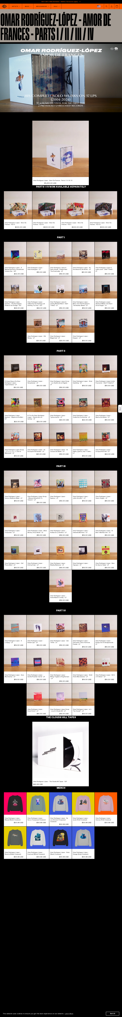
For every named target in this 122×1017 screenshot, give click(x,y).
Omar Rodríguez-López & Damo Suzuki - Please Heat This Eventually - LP (58, 269)
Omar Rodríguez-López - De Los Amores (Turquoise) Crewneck (59, 819)
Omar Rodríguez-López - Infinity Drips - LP (35, 564)
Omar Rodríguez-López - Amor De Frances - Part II (15, 223)
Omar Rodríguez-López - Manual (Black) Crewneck (13, 819)
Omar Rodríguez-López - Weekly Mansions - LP (58, 564)
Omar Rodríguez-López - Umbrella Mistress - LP (81, 531)
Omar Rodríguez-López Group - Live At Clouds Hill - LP (59, 710)
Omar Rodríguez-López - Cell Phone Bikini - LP (14, 564)
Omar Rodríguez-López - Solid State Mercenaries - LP (82, 676)
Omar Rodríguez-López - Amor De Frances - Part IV (101, 223)
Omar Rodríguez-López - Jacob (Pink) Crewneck (81, 819)
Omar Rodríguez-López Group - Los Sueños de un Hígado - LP (59, 382)
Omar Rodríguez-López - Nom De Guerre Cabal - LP (105, 564)
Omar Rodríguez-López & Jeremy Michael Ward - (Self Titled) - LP (59, 303)
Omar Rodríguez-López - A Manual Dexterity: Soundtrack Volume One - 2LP (14, 269)
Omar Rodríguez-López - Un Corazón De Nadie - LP (59, 450)
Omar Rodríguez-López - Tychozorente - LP (58, 416)
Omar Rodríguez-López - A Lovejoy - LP (13, 641)
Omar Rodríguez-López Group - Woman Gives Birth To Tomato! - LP (37, 498)
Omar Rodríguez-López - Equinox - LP (58, 497)
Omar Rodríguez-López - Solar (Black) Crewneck (60, 853)
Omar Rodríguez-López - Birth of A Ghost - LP (105, 676)
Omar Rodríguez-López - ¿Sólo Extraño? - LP (81, 497)
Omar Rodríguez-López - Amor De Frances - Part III (44, 223)
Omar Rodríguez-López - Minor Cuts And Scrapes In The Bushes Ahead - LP (81, 303)
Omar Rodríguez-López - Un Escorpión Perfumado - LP (36, 450)
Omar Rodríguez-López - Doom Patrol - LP (35, 710)
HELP (120, 409)
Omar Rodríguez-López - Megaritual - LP (58, 337)
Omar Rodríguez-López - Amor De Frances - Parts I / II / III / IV (52, 180)
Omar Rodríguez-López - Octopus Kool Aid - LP (103, 450)
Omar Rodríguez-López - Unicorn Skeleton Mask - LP (13, 497)
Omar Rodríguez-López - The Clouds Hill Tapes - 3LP (50, 781)
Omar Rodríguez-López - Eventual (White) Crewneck (36, 853)
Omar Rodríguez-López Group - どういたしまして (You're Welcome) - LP (14, 451)
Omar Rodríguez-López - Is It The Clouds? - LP (82, 710)
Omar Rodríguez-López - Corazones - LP (13, 531)
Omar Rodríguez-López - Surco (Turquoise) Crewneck (37, 819)
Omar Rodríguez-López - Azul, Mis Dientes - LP (14, 676)
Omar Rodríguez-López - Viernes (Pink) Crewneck (103, 819)
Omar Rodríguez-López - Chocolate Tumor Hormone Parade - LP (81, 642)
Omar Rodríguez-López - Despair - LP (81, 337)
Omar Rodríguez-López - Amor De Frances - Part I (72, 223)
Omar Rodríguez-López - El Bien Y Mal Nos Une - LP (104, 531)
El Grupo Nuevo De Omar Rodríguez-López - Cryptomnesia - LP (12, 382)
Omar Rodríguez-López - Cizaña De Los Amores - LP (81, 416)
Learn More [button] (69, 1014)
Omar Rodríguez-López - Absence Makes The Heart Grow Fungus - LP (104, 303)
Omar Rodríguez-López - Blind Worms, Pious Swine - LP (37, 531)
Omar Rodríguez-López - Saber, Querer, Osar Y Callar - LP (82, 451)
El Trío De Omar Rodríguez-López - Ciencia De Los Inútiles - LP (36, 417)
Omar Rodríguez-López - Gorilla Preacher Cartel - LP (36, 676)
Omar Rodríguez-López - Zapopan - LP (81, 564)
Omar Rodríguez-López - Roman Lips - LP (35, 641)
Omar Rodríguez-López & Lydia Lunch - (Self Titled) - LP (104, 269)
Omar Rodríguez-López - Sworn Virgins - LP (103, 497)
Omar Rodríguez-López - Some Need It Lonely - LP (58, 596)
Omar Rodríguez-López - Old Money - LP (37, 337)
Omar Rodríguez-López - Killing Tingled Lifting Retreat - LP (59, 676)
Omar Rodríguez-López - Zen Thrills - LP (59, 641)
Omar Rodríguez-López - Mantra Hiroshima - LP (103, 416)
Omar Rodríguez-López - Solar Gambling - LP (82, 382)
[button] (106, 6)
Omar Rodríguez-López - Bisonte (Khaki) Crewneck (13, 853)
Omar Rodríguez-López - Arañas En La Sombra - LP (58, 531)
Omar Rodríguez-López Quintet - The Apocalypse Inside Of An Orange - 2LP (13, 303)
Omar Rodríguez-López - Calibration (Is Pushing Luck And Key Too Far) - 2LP (36, 303)
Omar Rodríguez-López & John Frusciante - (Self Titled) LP (105, 382)
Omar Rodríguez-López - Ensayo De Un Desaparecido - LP (105, 642)
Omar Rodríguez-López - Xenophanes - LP (35, 382)
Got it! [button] (112, 1014)
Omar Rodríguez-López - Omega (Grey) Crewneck (81, 853)
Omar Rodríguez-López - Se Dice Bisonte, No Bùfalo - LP (82, 268)
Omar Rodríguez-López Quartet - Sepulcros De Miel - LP (14, 417)
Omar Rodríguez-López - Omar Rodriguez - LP (35, 268)
